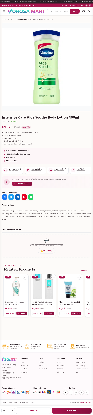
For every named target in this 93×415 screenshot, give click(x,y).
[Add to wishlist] (25, 277)
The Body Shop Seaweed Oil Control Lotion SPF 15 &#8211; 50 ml (69, 303)
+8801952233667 (23, 183)
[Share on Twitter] (11, 197)
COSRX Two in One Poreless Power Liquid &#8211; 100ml (42, 303)
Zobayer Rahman (85, 402)
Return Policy (74, 5)
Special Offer (43, 369)
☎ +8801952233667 (8, 5)
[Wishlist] (83, 11)
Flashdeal (42, 362)
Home (4, 19)
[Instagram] (76, 392)
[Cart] (89, 11)
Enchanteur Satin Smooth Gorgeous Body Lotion (14, 303)
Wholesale (24, 365)
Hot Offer (42, 365)
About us (24, 369)
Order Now (21, 313)
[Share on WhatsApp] (30, 197)
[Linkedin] (87, 392)
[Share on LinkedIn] (17, 197)
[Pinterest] (81, 392)
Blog (22, 362)
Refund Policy (80, 362)
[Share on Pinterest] (24, 197)
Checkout (60, 372)
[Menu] (4, 11)
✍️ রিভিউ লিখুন (46, 250)
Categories (61, 365)
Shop (59, 362)
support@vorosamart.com (11, 377)
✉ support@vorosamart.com (25, 5)
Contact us (24, 372)
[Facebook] (65, 392)
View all (85, 270)
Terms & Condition (82, 369)
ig (89, 5)
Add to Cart (33, 410)
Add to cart (10, 313)
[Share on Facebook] (4, 197)
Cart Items (60, 369)
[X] (71, 392)
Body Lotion (12, 19)
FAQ (82, 5)
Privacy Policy (64, 5)
